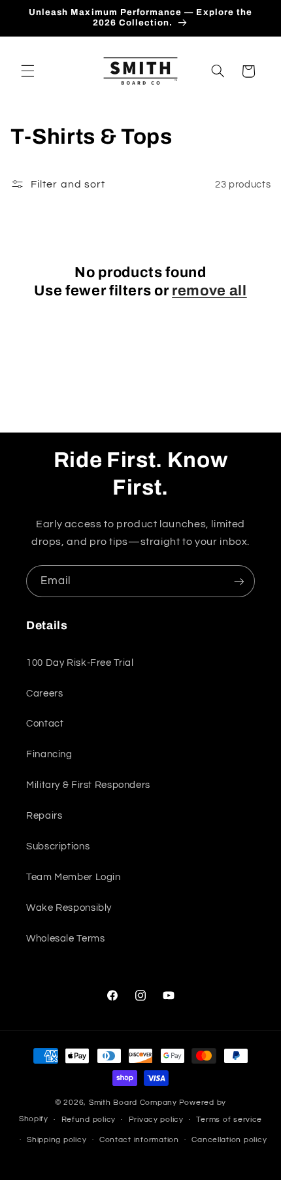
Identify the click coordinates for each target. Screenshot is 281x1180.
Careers (44, 693)
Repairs (44, 816)
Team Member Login (73, 877)
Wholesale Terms (65, 938)
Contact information (139, 1139)
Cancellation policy (229, 1139)
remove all (209, 291)
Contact (44, 724)
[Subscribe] (239, 581)
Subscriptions (58, 846)
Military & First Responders (88, 785)
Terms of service (229, 1119)
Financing (49, 754)
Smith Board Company (133, 1102)
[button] (27, 71)
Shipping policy (56, 1139)
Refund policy (88, 1119)
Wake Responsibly (69, 908)
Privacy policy (156, 1119)
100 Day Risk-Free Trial (80, 663)
